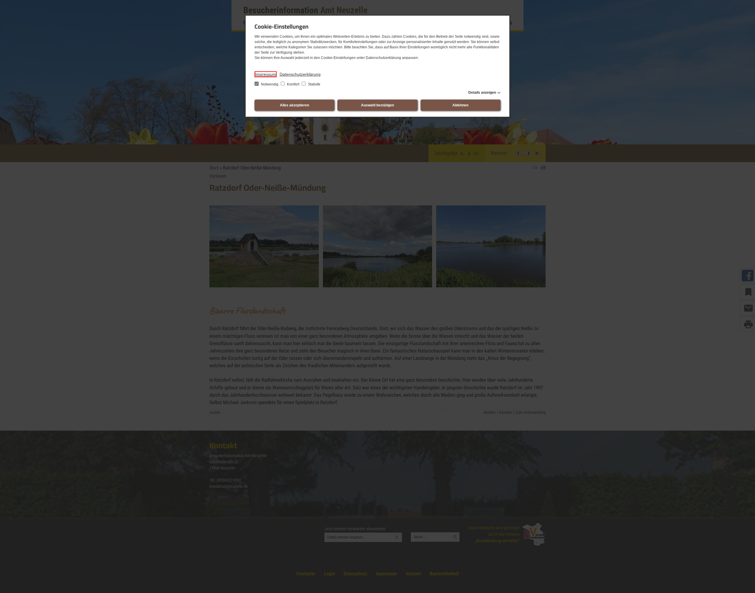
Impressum (265, 74)
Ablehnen (460, 105)
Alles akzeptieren (294, 105)
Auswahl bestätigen (377, 105)
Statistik (313, 84)
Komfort (293, 84)
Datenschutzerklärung (300, 74)
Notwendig (269, 84)
